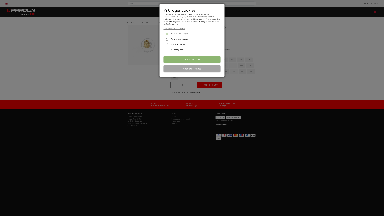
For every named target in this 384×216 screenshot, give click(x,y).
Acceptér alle (192, 59)
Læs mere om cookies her (174, 29)
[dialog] (192, 108)
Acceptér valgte (192, 69)
